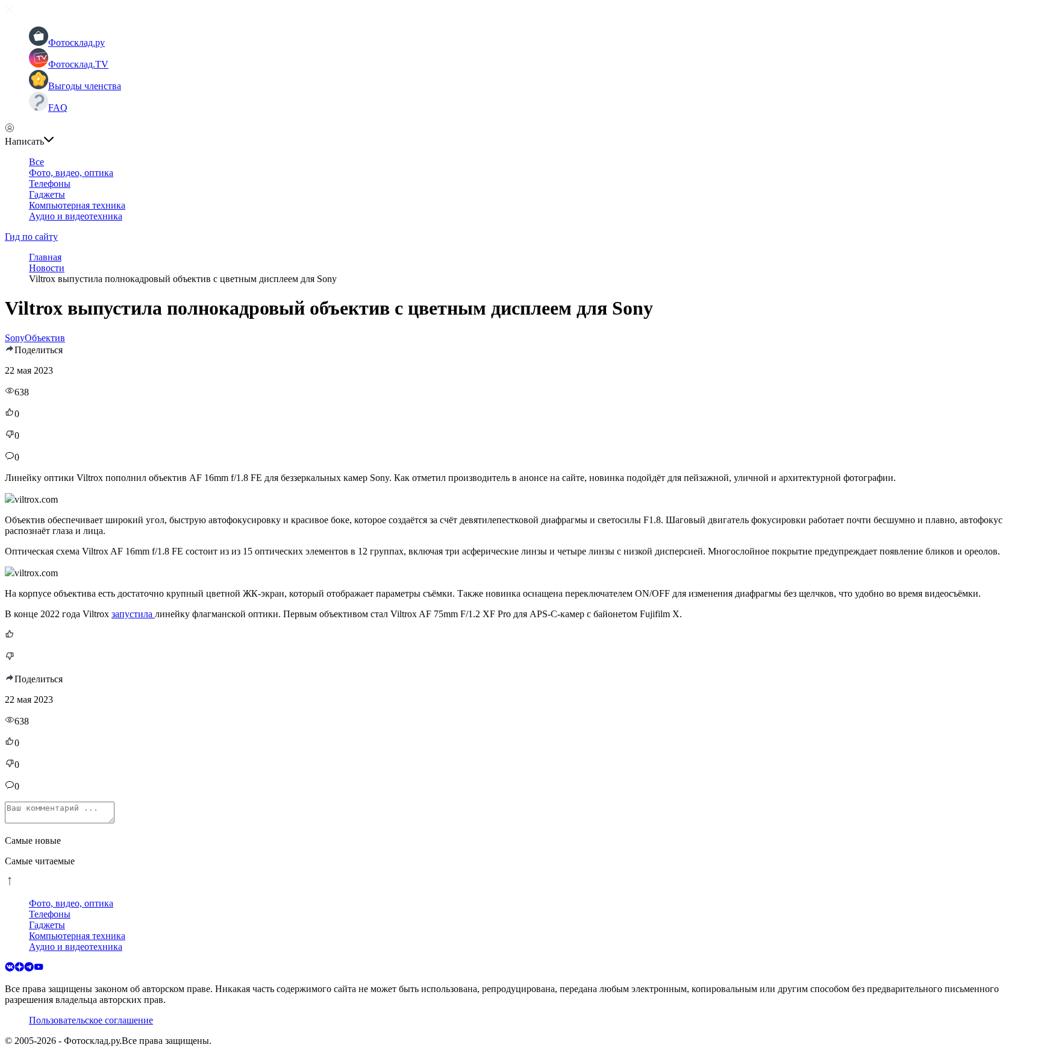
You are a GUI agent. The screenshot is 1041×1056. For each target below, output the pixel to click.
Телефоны (49, 183)
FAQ (57, 107)
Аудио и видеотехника (75, 216)
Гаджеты (47, 194)
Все (36, 162)
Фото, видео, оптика (71, 173)
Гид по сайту (31, 236)
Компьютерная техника (77, 205)
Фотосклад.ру (76, 42)
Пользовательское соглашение (91, 1020)
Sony (15, 338)
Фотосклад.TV (78, 64)
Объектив (45, 338)
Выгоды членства (84, 86)
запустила (133, 614)
